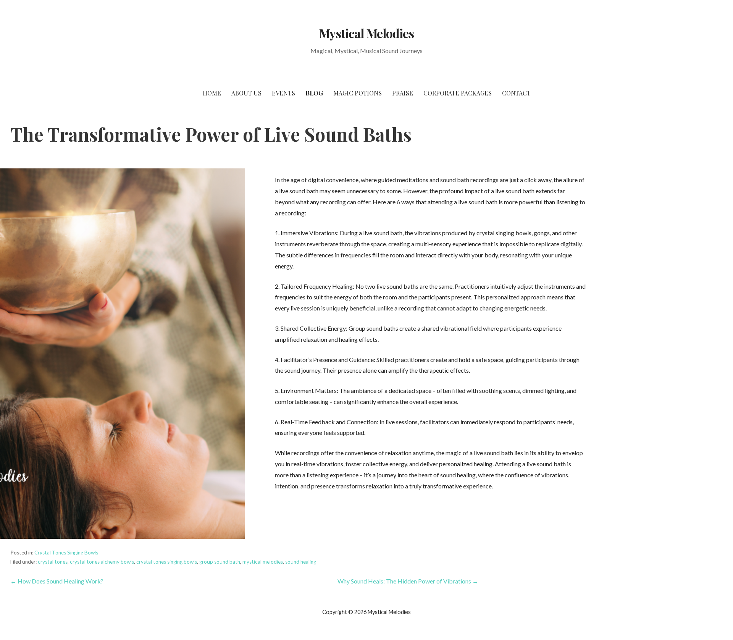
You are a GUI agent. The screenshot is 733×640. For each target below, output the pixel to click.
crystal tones (53, 562)
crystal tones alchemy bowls (102, 562)
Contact (516, 93)
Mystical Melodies (366, 33)
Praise (402, 93)
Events (283, 93)
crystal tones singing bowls (166, 562)
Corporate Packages (457, 93)
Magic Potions (357, 93)
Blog (314, 93)
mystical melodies (262, 562)
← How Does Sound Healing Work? (56, 581)
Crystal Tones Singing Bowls (66, 552)
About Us (246, 93)
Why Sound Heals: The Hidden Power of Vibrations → (407, 581)
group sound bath (219, 562)
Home (212, 93)
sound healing (300, 562)
